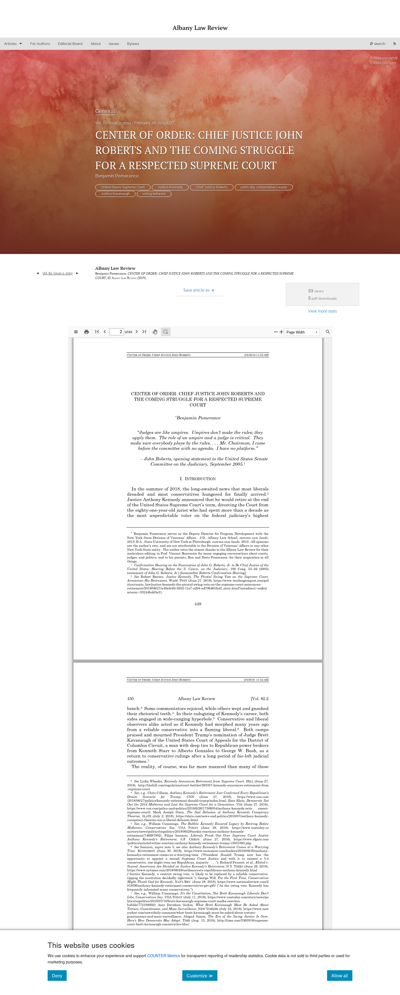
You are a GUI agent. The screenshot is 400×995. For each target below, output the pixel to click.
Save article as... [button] (198, 290)
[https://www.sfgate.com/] (251, 839)
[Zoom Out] (276, 331)
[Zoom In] (281, 331)
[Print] (86, 331)
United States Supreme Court (123, 187)
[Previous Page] (104, 331)
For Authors (40, 44)
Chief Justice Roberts (212, 187)
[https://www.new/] (256, 909)
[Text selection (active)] (166, 331)
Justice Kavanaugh (115, 194)
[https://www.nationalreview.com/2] (244, 882)
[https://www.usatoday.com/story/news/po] (239, 897)
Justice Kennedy (170, 187)
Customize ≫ (202, 975)
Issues (114, 44)
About (96, 44)
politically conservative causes (264, 187)
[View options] (76, 332)
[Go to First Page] (97, 331)
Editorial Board (70, 44)
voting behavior (154, 194)
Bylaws (133, 44)
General (105, 111)
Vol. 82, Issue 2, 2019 (113, 123)
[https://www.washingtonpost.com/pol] (242, 580)
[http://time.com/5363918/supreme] (243, 920)
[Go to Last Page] (144, 331)
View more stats (322, 311)
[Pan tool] (155, 331)
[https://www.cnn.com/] (253, 797)
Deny (59, 975)
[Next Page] (136, 331)
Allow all (341, 975)
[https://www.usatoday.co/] (250, 827)
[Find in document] (328, 331)
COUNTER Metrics (163, 955)
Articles (10, 44)
